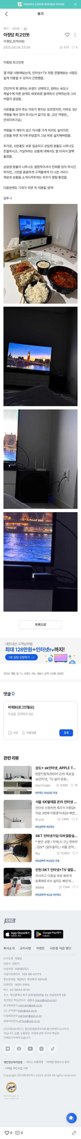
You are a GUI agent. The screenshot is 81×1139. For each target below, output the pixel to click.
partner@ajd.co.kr (30, 1016)
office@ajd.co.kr (29, 1021)
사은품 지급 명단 (60, 948)
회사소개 (9, 948)
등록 (66, 732)
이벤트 (40, 948)
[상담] (71, 1118)
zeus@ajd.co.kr (46, 1000)
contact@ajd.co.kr (30, 1005)
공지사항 (25, 948)
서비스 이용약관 (34, 1062)
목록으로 (40, 625)
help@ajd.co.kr (27, 1010)
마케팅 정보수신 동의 (58, 1062)
